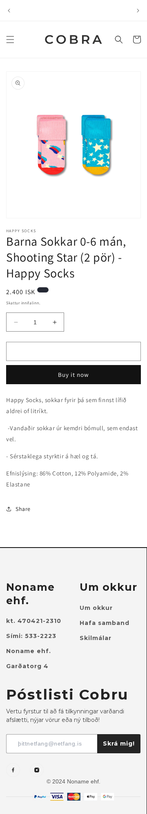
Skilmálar (95, 638)
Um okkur (96, 608)
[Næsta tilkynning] (138, 11)
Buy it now (73, 374)
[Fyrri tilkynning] (9, 11)
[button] (10, 39)
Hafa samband (104, 623)
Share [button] (23, 509)
